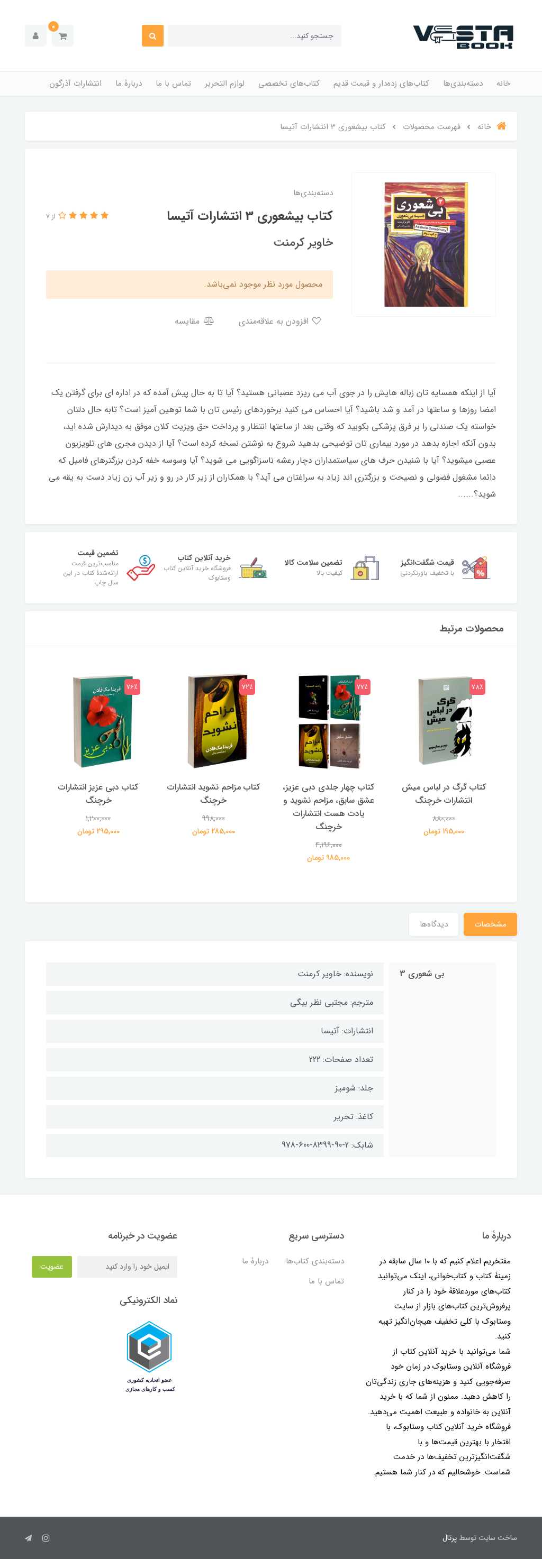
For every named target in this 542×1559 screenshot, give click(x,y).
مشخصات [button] (490, 924)
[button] (63, 36)
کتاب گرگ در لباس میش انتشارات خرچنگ (444, 794)
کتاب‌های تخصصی (289, 83)
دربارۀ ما (128, 83)
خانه (503, 83)
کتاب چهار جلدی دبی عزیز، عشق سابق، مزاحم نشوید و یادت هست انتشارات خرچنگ (328, 807)
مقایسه (188, 321)
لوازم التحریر (225, 83)
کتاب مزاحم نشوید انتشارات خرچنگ (213, 794)
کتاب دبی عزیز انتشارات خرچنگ (98, 794)
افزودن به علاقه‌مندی (275, 321)
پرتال (449, 1538)
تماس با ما (173, 83)
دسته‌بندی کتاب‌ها (315, 1261)
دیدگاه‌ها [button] (434, 924)
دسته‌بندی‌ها (463, 83)
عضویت (52, 1266)
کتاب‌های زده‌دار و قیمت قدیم (381, 83)
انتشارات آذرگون (75, 83)
